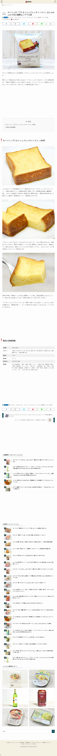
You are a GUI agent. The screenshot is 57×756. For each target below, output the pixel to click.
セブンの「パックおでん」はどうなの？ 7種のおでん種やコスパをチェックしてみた (33, 460)
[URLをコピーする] (50, 23)
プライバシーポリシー (36, 742)
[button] (0, 754)
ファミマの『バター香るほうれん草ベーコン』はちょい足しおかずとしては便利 (32, 623)
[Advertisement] (28, 321)
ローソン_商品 (45, 17)
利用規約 (28, 742)
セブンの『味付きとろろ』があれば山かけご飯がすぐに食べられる (29, 555)
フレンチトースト (18, 17)
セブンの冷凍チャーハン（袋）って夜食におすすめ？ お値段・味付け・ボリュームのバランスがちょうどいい (33, 590)
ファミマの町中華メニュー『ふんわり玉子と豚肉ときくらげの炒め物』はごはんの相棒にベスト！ (33, 563)
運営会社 (22, 742)
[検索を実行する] (53, 731)
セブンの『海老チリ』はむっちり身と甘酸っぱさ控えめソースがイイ (29, 535)
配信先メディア (46, 742)
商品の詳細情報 (10, 127)
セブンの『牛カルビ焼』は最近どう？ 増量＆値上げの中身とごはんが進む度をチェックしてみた (33, 576)
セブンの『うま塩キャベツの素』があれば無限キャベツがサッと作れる (30, 644)
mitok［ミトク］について (13, 742)
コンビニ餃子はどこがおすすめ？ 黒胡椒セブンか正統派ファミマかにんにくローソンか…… (33, 481)
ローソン (5, 17)
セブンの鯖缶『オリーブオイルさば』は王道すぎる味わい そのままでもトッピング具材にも (33, 487)
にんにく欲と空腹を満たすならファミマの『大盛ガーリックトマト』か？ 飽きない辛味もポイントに (33, 597)
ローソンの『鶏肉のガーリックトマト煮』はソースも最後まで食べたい (30, 528)
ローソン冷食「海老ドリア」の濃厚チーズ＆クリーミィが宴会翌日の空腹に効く (32, 548)
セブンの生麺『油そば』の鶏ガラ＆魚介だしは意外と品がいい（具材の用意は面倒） (33, 541)
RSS (34, 744)
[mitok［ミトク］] (28, 2)
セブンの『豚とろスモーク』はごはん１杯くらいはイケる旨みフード (29, 582)
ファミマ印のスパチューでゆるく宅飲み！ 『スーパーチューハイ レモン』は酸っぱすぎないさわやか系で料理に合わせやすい (33, 474)
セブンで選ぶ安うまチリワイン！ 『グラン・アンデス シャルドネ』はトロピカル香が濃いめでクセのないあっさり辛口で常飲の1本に (33, 467)
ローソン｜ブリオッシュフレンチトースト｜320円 (21, 124)
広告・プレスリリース (27, 744)
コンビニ (11, 17)
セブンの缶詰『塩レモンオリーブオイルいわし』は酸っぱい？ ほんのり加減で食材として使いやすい (33, 651)
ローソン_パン (30, 17)
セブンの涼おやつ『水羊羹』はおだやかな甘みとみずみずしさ (28, 603)
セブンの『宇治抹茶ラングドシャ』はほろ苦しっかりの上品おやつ (29, 637)
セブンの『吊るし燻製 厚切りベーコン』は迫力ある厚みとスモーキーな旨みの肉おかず (33, 610)
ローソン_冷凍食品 (37, 17)
